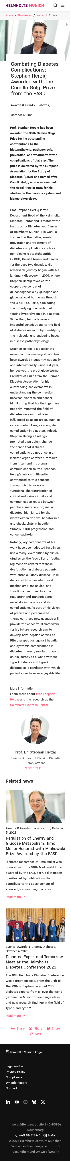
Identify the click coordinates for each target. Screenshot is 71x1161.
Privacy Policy (15, 1072)
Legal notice (14, 1066)
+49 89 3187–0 (30, 1135)
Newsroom (24, 15)
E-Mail (52, 1135)
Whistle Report (16, 1083)
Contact (11, 1088)
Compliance (14, 1077)
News (40, 15)
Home (9, 15)
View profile (33, 768)
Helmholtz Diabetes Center (29, 705)
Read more (14, 897)
